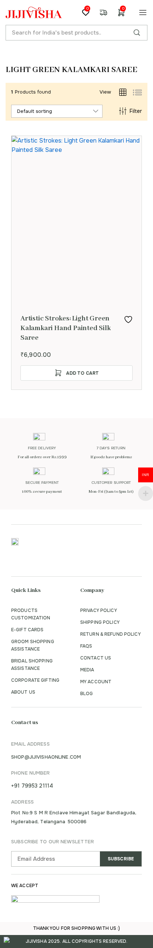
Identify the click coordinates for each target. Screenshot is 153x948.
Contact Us (95, 658)
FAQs (86, 646)
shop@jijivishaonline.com (46, 757)
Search (136, 33)
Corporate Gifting (35, 680)
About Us (23, 692)
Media (87, 670)
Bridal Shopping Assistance (32, 664)
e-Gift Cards (27, 630)
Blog (86, 694)
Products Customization (31, 614)
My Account (95, 682)
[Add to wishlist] (128, 319)
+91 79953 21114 (32, 785)
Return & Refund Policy (110, 634)
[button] (76, 373)
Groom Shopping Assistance (32, 645)
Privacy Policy (98, 610)
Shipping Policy (100, 622)
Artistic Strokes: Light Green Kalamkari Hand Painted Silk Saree (65, 328)
